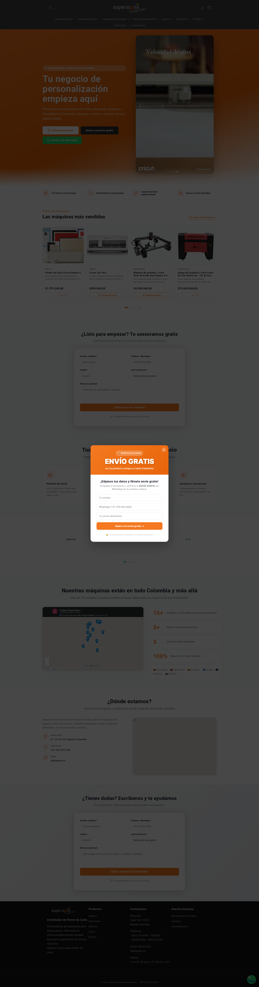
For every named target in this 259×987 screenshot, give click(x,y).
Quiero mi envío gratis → (129, 526)
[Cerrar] (164, 449)
